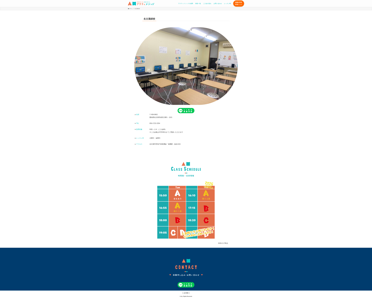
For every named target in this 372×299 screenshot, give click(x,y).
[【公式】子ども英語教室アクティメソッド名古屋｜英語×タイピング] (141, 3)
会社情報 (186, 293)
